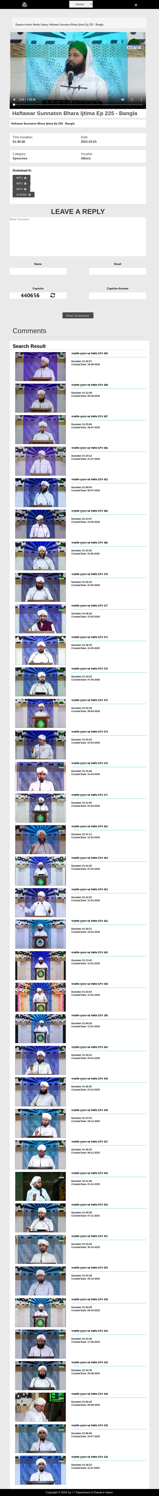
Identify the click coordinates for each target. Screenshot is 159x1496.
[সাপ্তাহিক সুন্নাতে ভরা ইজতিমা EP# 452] (40, 1217)
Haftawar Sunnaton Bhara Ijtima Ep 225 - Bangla (76, 24)
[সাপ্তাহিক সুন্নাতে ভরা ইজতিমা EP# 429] (40, 1280)
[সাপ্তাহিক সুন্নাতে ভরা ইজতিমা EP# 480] (40, 555)
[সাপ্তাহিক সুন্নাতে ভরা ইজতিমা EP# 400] (40, 965)
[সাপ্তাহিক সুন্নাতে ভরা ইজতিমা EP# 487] (40, 429)
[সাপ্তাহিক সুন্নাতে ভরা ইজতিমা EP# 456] (40, 1186)
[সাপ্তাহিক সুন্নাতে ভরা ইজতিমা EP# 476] (40, 681)
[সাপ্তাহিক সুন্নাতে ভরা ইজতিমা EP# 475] (40, 713)
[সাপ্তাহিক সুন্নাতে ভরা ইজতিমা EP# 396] (40, 1028)
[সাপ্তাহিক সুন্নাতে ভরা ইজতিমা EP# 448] (40, 1312)
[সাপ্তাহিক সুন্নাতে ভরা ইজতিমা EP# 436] (40, 1470)
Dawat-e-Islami (24, 24)
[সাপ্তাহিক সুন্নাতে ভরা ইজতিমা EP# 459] (40, 1091)
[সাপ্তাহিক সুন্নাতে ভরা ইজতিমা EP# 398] (40, 997)
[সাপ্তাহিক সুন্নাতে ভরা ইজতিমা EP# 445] (40, 1344)
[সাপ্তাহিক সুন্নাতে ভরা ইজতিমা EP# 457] (40, 1154)
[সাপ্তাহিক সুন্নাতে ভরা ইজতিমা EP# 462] (40, 934)
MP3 (20, 183)
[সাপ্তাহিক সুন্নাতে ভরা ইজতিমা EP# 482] (40, 524)
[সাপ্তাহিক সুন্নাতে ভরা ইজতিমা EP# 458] (40, 1123)
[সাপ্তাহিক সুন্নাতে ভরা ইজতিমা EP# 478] (40, 587)
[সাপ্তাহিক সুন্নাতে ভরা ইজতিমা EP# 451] (40, 1249)
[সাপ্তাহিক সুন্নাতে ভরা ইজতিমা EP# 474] (40, 744)
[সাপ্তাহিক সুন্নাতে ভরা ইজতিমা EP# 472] (40, 776)
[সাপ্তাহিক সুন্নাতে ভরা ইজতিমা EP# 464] (40, 871)
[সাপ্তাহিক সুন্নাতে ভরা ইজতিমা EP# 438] (40, 1438)
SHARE (22, 194)
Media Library (40, 24)
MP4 (20, 177)
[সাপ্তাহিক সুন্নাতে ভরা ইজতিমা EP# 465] (40, 839)
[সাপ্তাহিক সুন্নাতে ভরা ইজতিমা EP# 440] (40, 1407)
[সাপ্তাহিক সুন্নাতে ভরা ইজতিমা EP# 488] (40, 398)
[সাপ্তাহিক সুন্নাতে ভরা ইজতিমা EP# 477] (40, 618)
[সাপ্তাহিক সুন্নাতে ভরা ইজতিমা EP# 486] (40, 461)
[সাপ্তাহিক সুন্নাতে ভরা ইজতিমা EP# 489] (40, 366)
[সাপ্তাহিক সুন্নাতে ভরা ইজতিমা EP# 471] (40, 808)
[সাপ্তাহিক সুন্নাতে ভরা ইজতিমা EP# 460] (40, 1060)
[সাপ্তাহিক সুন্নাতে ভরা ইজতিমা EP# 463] (40, 902)
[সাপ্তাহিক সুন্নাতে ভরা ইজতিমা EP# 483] (40, 492)
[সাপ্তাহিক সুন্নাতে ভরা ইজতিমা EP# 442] (40, 1375)
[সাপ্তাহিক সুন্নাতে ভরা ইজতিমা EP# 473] (40, 650)
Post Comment (78, 315)
